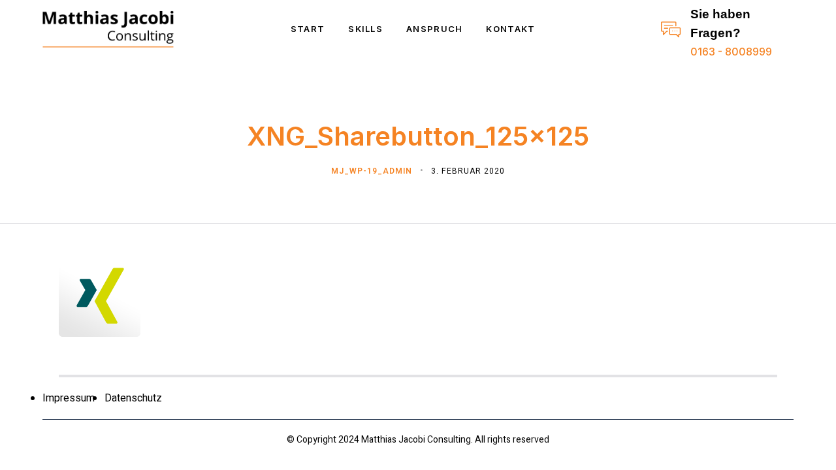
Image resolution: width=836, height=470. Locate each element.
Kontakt (510, 29)
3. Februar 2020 (468, 171)
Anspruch (434, 29)
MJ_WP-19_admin (373, 171)
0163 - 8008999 (731, 51)
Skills (365, 29)
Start (308, 29)
